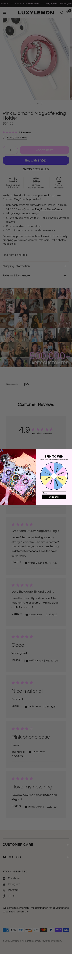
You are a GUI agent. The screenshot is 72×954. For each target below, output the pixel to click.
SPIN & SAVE (54, 497)
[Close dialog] (1, 450)
